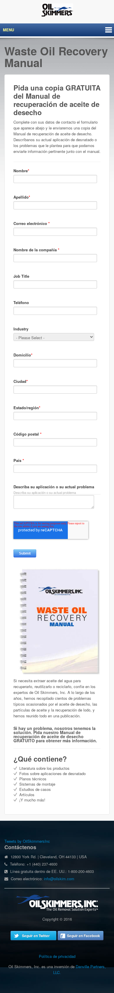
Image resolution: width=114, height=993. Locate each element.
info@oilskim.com (59, 878)
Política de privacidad (57, 956)
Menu (8, 30)
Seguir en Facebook (83, 935)
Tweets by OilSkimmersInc (27, 841)
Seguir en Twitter (36, 935)
